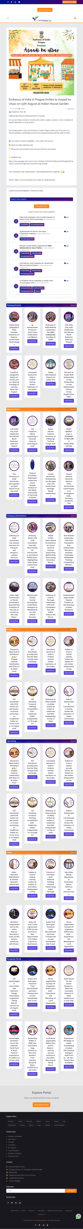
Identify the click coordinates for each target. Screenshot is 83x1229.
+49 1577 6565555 (14, 1181)
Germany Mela (26, 288)
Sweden (47, 1125)
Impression (68, 1210)
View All (73, 305)
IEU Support (12, 1148)
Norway (22, 1125)
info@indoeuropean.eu (16, 1178)
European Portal (45, 10)
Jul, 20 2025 (15, 108)
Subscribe (70, 1190)
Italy (64, 1121)
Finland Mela (25, 253)
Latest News (14, 1210)
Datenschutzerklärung (55, 1210)
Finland (56, 1121)
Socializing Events (37, 224)
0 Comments (70, 109)
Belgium (38, 1121)
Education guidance (14, 1153)
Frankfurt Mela (38, 288)
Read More (14, 348)
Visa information (13, 1150)
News (38, 291)
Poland (31, 1125)
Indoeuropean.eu (41, 1220)
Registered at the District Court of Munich (22, 1175)
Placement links (13, 1156)
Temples (11, 1142)
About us (31, 1210)
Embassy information (15, 1136)
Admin (23, 108)
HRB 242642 (13, 1172)
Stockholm (24, 224)
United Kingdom (59, 1125)
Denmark (29, 1121)
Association (12, 1139)
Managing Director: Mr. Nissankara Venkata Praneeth (25, 1169)
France (48, 1121)
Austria (20, 1121)
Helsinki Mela (36, 253)
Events (23, 1210)
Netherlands (12, 1125)
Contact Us (41, 1214)
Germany (11, 1121)
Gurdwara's (12, 1145)
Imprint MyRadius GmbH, (17, 1167)
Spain (39, 1125)
